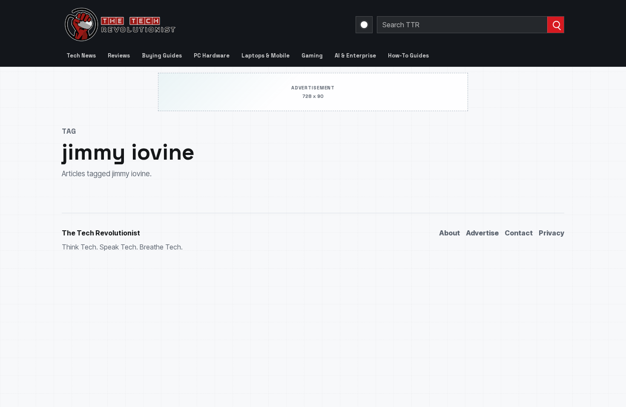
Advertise (482, 233)
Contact (519, 233)
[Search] (555, 25)
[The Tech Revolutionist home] (181, 24)
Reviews (119, 55)
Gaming (312, 55)
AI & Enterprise (355, 55)
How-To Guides (408, 55)
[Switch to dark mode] (364, 24)
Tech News (81, 55)
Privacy (551, 233)
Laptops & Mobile (265, 55)
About (449, 233)
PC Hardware (212, 55)
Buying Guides (162, 55)
